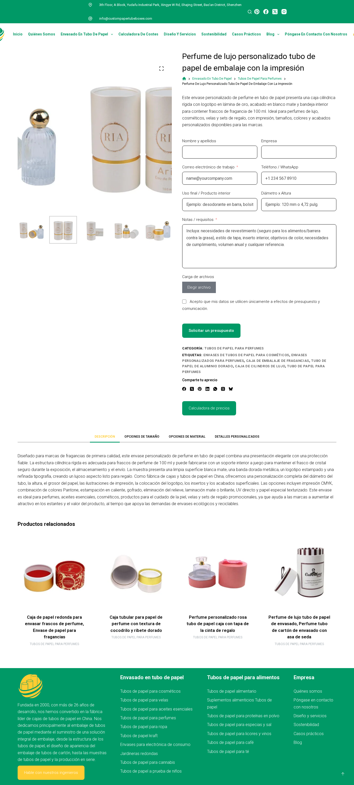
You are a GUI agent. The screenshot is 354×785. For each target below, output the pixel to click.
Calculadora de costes (138, 34)
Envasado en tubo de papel (84, 34)
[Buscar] (250, 12)
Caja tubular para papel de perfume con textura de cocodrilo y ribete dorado (136, 624)
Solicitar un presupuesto (211, 330)
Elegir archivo (199, 287)
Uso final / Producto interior (206, 193)
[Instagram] (284, 11)
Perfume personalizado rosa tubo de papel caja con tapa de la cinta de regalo (218, 624)
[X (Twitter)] (275, 11)
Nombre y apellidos (199, 141)
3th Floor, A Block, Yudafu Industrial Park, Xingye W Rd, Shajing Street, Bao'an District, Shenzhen (170, 5)
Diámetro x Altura (276, 193)
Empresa (269, 141)
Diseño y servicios (180, 34)
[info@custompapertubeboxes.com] (90, 19)
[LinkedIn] (207, 389)
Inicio (18, 34)
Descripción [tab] (105, 436)
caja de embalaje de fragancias (277, 361)
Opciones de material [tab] (187, 436)
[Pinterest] (256, 11)
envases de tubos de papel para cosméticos (246, 355)
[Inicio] (184, 79)
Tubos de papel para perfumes (234, 348)
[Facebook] (265, 11)
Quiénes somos (41, 34)
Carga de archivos (198, 276)
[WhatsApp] (215, 389)
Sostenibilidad (213, 34)
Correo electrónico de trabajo (208, 167)
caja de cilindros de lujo (260, 366)
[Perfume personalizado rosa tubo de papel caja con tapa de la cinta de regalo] (217, 572)
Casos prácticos (246, 34)
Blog (270, 34)
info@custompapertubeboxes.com (125, 18)
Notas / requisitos (198, 219)
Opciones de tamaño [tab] (141, 436)
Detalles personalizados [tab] (237, 436)
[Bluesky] (231, 389)
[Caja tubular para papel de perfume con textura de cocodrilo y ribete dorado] (136, 572)
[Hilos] (223, 389)
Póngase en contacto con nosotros (316, 34)
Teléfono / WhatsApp (279, 167)
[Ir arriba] (343, 774)
